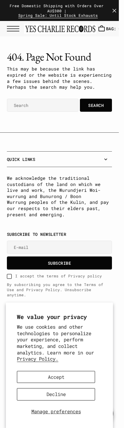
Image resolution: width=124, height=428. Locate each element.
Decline (56, 394)
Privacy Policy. (37, 358)
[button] (15, 29)
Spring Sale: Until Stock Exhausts (58, 16)
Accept (56, 377)
